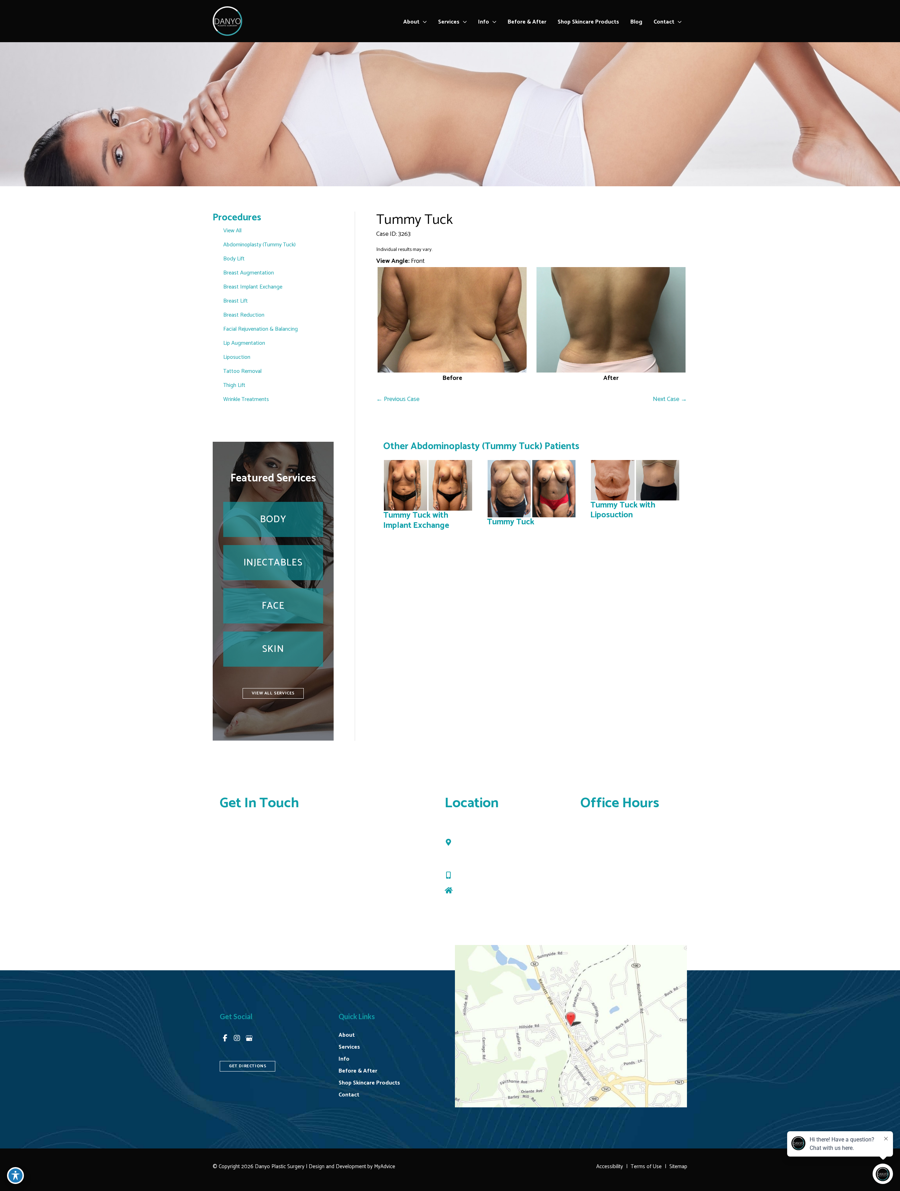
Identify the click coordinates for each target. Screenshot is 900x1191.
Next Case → (670, 399)
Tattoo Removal (242, 371)
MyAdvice (384, 1166)
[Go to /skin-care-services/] (273, 649)
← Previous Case (397, 399)
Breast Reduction (243, 315)
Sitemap (678, 1166)
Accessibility (609, 1166)
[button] (423, 22)
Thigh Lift (234, 385)
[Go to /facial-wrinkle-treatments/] (273, 562)
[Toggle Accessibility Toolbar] (15, 1175)
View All (232, 230)
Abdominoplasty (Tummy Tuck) (259, 245)
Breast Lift (235, 301)
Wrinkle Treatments (246, 399)
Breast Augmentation (248, 273)
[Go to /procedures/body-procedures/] (273, 519)
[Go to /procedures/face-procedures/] (273, 605)
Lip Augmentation (244, 343)
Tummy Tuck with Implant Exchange (416, 520)
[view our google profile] (249, 1038)
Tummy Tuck (414, 220)
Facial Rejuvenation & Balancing (260, 329)
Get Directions (474, 890)
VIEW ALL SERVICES (273, 693)
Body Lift (234, 259)
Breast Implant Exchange (252, 287)
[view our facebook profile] (225, 1038)
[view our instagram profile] (237, 1038)
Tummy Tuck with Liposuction (622, 510)
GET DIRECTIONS (247, 1066)
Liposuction (236, 357)
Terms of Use (646, 1166)
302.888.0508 (475, 875)
